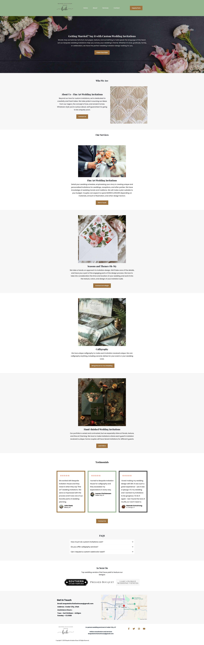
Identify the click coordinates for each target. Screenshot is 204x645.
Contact (117, 8)
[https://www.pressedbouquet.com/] (102, 582)
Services (105, 8)
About (95, 8)
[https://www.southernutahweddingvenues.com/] (76, 582)
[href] (124, 607)
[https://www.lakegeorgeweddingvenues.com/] (128, 582)
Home (85, 8)
